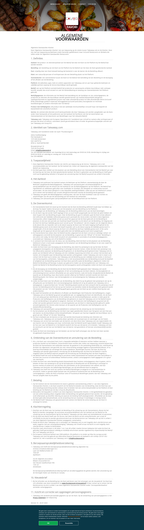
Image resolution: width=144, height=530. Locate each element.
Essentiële (69, 523)
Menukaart (55, 4)
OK (48, 523)
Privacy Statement (39, 498)
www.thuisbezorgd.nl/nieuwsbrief (74, 483)
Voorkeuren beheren (74, 516)
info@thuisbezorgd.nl (43, 150)
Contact (82, 4)
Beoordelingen (69, 4)
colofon (92, 4)
